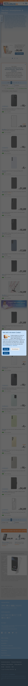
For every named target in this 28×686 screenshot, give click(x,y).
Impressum (15, 345)
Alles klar (6, 349)
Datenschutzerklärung (7, 345)
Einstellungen (15, 349)
